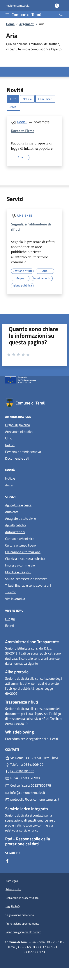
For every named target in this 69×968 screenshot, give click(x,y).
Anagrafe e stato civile (20, 518)
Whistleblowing (19, 732)
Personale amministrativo (23, 451)
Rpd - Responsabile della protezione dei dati (27, 841)
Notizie (27, 99)
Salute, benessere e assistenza (26, 578)
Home (10, 23)
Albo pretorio (17, 672)
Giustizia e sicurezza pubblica (25, 558)
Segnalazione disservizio (20, 915)
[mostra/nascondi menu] (7, 15)
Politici (10, 445)
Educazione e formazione (22, 551)
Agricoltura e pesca (18, 505)
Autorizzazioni (15, 531)
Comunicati (45, 99)
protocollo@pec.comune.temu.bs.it (34, 799)
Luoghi (10, 618)
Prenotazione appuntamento (22, 923)
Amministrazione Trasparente (32, 641)
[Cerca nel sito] (61, 14)
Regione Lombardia (17, 6)
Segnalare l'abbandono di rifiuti (31, 226)
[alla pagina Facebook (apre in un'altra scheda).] (7, 860)
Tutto (13, 99)
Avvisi (13, 106)
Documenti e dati (17, 458)
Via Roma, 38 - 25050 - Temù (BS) (37, 757)
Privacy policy (13, 889)
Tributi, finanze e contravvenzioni (28, 585)
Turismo (10, 592)
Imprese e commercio (20, 565)
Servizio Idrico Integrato (26, 808)
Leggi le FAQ (13, 906)
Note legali (12, 881)
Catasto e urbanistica (19, 538)
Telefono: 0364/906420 (26, 764)
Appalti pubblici (15, 525)
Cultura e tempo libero (20, 545)
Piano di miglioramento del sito (23, 932)
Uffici (9, 438)
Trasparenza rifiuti (21, 702)
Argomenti (26, 23)
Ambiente (24, 215)
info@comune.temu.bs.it (27, 792)
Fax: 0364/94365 (22, 771)
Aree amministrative (19, 431)
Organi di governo (17, 424)
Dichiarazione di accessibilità (22, 898)
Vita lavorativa (15, 598)
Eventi (9, 625)
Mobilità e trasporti (18, 572)
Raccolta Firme (22, 131)
